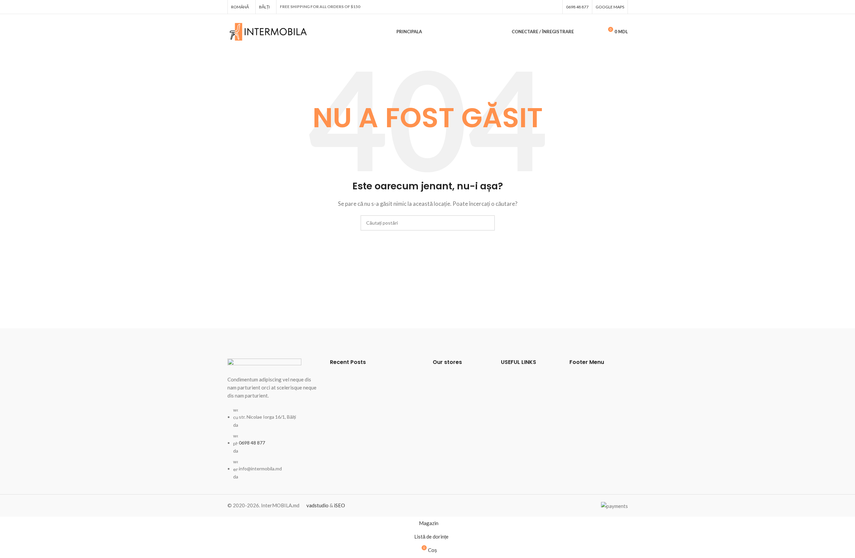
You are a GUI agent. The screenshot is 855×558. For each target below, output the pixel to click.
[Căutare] (583, 32)
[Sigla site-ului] (268, 31)
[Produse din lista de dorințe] (595, 32)
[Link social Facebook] (555, 6)
